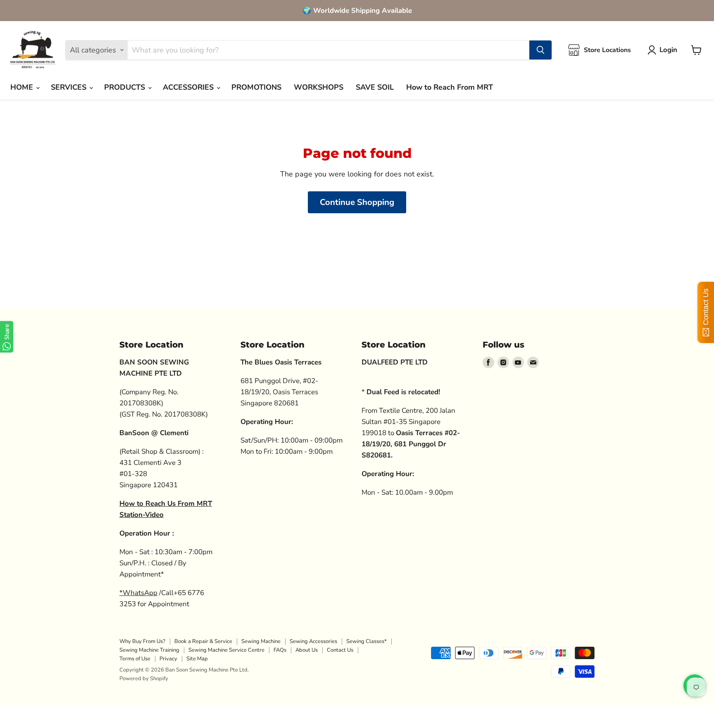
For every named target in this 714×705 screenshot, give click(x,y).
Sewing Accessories (313, 641)
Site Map (197, 658)
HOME (22, 87)
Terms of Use (134, 658)
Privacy (168, 658)
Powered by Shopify (143, 678)
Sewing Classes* (366, 641)
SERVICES (69, 87)
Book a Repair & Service (203, 641)
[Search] (540, 50)
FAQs (280, 650)
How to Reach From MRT (449, 87)
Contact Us (340, 650)
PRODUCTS (125, 87)
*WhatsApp (138, 593)
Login (668, 50)
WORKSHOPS (318, 87)
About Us (306, 650)
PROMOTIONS (256, 87)
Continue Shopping (357, 202)
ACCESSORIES (189, 87)
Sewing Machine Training (149, 650)
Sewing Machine (261, 641)
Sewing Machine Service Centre (226, 650)
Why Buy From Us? (142, 641)
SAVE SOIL (375, 87)
